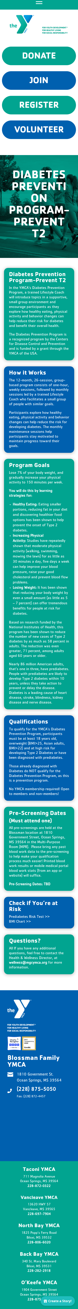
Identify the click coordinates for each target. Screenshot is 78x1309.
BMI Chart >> (20, 922)
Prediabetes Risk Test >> (29, 917)
